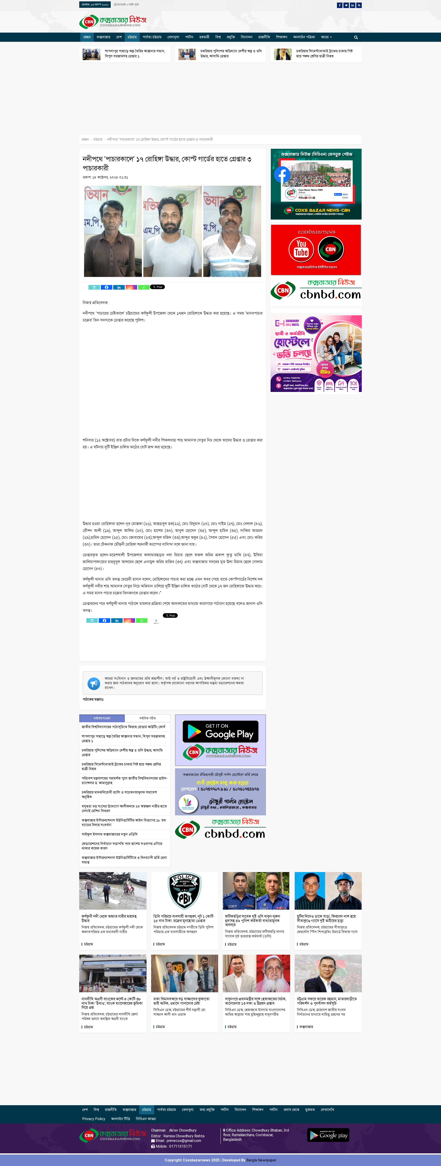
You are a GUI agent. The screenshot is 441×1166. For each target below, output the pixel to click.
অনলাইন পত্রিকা (304, 37)
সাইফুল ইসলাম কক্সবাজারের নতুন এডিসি (110, 834)
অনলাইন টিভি (120, 1119)
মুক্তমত (310, 1109)
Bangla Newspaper (261, 1160)
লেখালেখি (327, 1109)
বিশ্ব (218, 37)
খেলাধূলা (173, 37)
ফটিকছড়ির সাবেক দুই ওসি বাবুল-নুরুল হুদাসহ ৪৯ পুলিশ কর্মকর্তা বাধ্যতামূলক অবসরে (252, 920)
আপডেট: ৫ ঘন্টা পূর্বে (127, 4)
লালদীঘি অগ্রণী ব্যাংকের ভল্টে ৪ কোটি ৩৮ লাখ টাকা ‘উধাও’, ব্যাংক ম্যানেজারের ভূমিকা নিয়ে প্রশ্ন (112, 1003)
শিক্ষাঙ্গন (281, 37)
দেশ (119, 37)
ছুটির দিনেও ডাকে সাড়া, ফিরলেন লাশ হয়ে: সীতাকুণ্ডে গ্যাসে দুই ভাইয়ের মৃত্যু (327, 918)
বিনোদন (246, 37)
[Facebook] (106, 287)
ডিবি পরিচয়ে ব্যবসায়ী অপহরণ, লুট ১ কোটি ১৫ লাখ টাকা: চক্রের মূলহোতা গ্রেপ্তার (183, 918)
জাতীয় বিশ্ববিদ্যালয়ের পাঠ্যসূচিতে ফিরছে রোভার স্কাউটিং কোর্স (123, 727)
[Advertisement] (138, 101)
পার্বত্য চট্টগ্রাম (152, 37)
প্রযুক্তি (231, 37)
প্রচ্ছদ (87, 37)
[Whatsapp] (144, 287)
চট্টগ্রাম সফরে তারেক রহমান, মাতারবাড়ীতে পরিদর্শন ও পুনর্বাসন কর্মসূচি (327, 1001)
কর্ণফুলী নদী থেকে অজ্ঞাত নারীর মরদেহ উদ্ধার (109, 918)
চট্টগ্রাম (132, 37)
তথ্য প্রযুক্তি (207, 1109)
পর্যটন (189, 37)
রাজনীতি (264, 37)
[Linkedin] (119, 287)
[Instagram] (131, 287)
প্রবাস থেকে (291, 1109)
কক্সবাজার (103, 37)
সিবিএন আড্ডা (146, 1119)
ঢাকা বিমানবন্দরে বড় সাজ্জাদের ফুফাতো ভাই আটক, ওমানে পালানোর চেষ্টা (181, 1001)
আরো (325, 37)
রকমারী (204, 37)
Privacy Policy (93, 1119)
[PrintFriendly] (94, 287)
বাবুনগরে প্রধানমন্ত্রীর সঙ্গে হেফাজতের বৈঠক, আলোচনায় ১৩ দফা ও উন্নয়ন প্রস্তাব (255, 1001)
